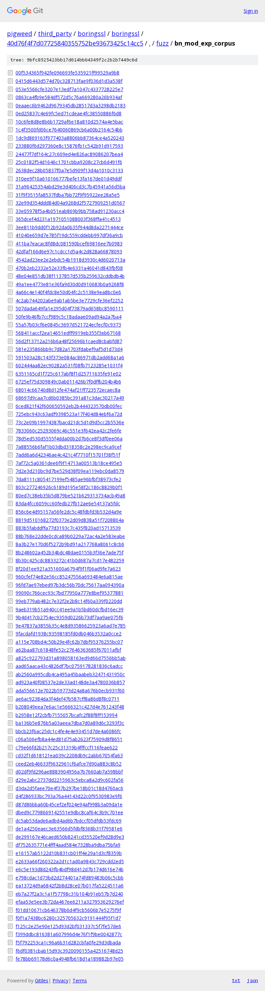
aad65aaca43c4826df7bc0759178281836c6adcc (69, 666)
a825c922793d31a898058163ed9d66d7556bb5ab (71, 658)
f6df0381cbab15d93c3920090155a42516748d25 (69, 951)
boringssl (92, 33)
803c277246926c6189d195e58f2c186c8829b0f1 (69, 487)
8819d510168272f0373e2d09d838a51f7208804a (70, 520)
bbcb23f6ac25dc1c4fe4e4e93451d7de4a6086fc (68, 731)
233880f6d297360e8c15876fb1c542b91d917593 (69, 146)
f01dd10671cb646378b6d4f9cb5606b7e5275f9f (68, 910)
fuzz (162, 43)
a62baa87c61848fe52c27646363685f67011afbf (68, 650)
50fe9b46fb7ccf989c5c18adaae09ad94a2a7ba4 (68, 316)
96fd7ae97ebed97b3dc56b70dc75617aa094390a (70, 585)
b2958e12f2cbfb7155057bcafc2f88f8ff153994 (66, 715)
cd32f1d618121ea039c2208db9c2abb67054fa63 (69, 755)
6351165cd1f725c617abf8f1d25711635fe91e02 (68, 373)
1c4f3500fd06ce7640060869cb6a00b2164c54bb (69, 129)
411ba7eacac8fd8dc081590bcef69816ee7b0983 (69, 243)
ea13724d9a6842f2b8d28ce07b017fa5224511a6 (70, 885)
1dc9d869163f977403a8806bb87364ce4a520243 (70, 138)
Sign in (251, 11)
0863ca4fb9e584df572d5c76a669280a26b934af (69, 97)
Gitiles (41, 980)
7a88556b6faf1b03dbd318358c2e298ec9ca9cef (68, 447)
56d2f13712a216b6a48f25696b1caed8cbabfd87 (69, 341)
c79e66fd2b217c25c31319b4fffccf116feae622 (67, 747)
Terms (79, 980)
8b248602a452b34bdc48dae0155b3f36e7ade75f (70, 552)
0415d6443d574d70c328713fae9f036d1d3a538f (69, 81)
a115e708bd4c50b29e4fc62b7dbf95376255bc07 (69, 642)
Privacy (60, 980)
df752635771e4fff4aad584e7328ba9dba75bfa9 (68, 845)
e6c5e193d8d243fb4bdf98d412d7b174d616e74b (70, 869)
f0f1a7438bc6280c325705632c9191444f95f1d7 (68, 918)
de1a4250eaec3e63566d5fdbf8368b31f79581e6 (69, 828)
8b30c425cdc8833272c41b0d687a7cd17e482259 (70, 560)
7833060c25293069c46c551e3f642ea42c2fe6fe (68, 430)
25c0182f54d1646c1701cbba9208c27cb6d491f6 (69, 162)
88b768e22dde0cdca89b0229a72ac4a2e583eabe (70, 536)
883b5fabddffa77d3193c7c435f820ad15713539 (68, 528)
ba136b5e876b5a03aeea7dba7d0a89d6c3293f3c (70, 723)
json (252, 980)
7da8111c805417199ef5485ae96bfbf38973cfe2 (68, 479)
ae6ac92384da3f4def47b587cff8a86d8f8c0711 (67, 699)
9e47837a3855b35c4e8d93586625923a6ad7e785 (71, 625)
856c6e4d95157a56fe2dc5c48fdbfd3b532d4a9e (69, 511)
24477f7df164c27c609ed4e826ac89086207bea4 (69, 154)
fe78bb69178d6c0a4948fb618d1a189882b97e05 (70, 958)
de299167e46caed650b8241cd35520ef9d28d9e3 (70, 837)
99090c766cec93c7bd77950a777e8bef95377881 (70, 593)
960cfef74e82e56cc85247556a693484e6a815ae (69, 576)
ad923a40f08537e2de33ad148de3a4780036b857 (70, 682)
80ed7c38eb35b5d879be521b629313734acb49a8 (70, 495)
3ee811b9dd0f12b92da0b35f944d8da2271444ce (70, 227)
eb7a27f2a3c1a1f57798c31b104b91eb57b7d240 (69, 894)
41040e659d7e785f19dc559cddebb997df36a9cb (69, 235)
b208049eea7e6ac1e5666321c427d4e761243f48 (70, 706)
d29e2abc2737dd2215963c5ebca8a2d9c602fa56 (70, 780)
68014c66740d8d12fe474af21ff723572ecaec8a (68, 390)
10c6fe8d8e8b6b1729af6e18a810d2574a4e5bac (69, 121)
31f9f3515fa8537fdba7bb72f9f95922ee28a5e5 (68, 195)
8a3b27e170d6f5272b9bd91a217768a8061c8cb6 (70, 544)
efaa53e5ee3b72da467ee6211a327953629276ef (70, 901)
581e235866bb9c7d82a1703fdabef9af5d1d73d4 (69, 349)
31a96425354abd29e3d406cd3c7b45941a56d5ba (70, 186)
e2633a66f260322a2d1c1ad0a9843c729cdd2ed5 (70, 861)
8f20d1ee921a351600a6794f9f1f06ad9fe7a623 (68, 568)
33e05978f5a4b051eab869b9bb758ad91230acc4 (70, 211)
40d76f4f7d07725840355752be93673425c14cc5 (75, 43)
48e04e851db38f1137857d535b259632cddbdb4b (70, 276)
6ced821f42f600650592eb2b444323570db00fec (69, 406)
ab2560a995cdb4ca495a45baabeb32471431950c (70, 674)
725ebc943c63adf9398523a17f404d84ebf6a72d (69, 414)
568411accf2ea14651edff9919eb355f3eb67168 (68, 333)
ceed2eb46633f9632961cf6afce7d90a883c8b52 (68, 763)
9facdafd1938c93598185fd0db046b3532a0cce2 (68, 633)
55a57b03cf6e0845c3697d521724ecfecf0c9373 (68, 324)
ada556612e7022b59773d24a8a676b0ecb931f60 (70, 690)
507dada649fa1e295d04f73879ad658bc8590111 (70, 308)
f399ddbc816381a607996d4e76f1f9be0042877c (69, 934)
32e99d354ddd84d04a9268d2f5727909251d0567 (70, 203)
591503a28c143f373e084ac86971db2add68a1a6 (70, 357)
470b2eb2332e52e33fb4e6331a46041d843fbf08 (69, 268)
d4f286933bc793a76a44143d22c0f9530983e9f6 (69, 796)
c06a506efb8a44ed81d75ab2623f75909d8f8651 (69, 739)
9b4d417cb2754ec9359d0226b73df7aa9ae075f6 (69, 617)
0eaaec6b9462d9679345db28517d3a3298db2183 (71, 105)
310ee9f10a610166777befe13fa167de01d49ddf (69, 178)
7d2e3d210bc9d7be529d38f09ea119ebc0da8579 (70, 471)
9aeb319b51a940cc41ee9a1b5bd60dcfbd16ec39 (70, 609)
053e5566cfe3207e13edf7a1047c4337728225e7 (69, 89)
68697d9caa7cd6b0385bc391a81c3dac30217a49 (70, 398)
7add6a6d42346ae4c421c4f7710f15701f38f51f (68, 454)
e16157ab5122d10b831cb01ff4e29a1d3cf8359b (69, 853)
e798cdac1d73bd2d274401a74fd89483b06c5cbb (70, 877)
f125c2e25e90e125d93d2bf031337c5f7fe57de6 (68, 926)
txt (236, 980)
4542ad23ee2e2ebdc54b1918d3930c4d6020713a (70, 259)
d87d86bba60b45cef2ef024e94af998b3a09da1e (69, 804)
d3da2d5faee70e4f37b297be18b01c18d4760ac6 (69, 788)
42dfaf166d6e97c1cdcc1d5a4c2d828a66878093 (69, 251)
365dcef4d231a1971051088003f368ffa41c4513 (68, 219)
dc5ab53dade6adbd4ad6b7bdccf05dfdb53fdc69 (68, 820)
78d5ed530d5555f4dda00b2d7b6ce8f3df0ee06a (69, 438)
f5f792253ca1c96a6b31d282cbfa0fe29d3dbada (68, 942)
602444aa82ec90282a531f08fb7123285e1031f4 (69, 365)
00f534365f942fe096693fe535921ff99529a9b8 (67, 72)
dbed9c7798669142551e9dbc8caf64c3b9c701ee (69, 812)
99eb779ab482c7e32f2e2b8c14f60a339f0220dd (69, 601)
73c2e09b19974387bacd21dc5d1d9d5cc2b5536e (70, 422)
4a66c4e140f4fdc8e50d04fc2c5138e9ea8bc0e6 (68, 292)
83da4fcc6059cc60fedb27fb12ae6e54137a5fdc (68, 503)
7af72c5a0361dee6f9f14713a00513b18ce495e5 (69, 463)
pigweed (19, 33)
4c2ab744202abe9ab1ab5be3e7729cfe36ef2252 (69, 300)
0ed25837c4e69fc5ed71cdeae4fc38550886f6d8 (68, 113)
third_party (55, 33)
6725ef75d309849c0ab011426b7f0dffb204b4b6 (68, 381)
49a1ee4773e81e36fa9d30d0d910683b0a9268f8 (70, 284)
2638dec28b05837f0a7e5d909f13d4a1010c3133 (69, 170)
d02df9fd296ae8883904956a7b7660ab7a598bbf (69, 771)
